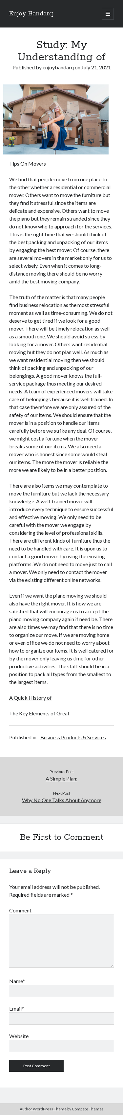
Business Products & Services (73, 737)
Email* (16, 1008)
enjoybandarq (58, 67)
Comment (20, 910)
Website (19, 1036)
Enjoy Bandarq (31, 14)
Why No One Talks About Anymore (61, 800)
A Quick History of (30, 697)
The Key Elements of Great (39, 713)
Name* (17, 981)
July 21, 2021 (96, 67)
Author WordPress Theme (43, 1108)
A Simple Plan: (61, 778)
